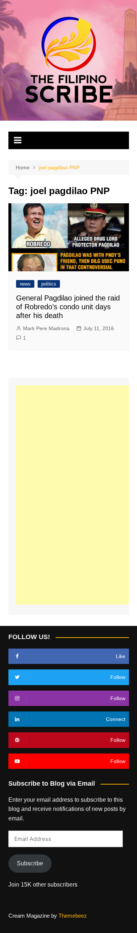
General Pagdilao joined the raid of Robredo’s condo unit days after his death (68, 307)
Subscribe (30, 863)
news (25, 284)
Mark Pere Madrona (46, 328)
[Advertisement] (74, 495)
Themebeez (72, 916)
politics (48, 284)
